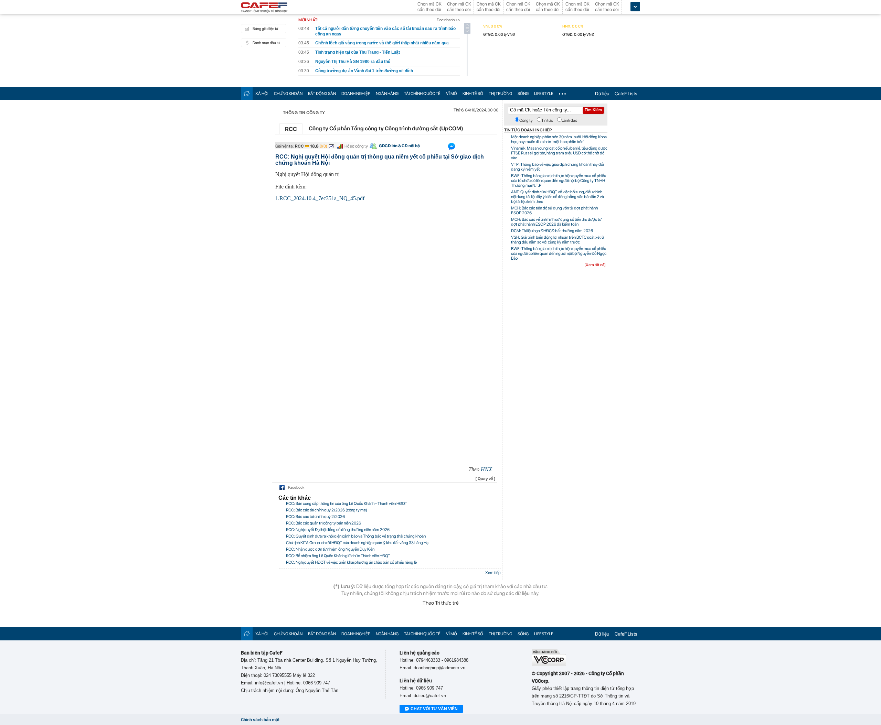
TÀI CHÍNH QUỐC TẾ (422, 93)
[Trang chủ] (247, 93)
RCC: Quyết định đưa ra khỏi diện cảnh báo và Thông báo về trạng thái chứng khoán (356, 536)
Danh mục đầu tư (266, 43)
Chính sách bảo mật (260, 719)
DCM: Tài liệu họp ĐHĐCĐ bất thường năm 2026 (552, 230)
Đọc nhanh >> (448, 20)
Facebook (296, 487)
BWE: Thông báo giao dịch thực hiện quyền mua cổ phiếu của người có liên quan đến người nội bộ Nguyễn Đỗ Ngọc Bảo (558, 253)
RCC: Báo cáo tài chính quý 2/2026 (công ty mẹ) (326, 510)
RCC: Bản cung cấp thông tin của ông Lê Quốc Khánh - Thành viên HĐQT (346, 503)
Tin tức (547, 120)
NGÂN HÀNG (387, 93)
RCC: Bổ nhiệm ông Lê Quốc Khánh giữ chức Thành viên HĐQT (338, 555)
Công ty (526, 120)
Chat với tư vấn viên (434, 708)
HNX (486, 469)
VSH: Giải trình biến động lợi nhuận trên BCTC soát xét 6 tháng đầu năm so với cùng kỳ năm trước (557, 240)
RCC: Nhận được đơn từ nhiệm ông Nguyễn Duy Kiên (330, 549)
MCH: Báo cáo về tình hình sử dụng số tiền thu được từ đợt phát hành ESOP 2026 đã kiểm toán (556, 222)
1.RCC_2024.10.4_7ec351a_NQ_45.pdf (319, 198)
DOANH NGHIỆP (355, 93)
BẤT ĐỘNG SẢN (322, 93)
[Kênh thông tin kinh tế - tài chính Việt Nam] (264, 8)
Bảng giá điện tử (265, 28)
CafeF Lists (626, 93)
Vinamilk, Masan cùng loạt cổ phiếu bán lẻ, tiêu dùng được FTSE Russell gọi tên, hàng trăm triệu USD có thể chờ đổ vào (559, 153)
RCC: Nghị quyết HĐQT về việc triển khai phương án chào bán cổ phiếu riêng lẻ (351, 562)
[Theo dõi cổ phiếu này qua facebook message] (451, 147)
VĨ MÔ (451, 93)
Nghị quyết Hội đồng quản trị (307, 174)
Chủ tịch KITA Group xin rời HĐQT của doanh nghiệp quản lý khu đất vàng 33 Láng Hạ (357, 542)
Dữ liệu (602, 93)
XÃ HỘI (261, 93)
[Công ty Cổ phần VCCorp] (549, 664)
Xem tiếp (493, 572)
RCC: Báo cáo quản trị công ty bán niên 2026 (323, 523)
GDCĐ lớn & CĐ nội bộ (399, 145)
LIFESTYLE (543, 93)
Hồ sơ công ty (356, 146)
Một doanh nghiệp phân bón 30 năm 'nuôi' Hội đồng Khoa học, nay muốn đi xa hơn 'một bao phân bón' (559, 139)
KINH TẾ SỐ (473, 93)
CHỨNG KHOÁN (288, 93)
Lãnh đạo (569, 120)
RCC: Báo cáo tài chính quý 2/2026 (315, 516)
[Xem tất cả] (595, 264)
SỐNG (523, 93)
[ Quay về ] (485, 478)
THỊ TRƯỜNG (500, 93)
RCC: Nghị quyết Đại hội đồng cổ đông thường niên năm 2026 (338, 529)
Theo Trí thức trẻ (441, 603)
